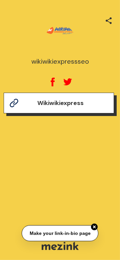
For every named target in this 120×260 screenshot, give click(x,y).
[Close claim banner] (94, 227)
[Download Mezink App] (60, 245)
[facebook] (53, 82)
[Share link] (109, 19)
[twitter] (67, 82)
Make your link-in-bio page (59, 233)
